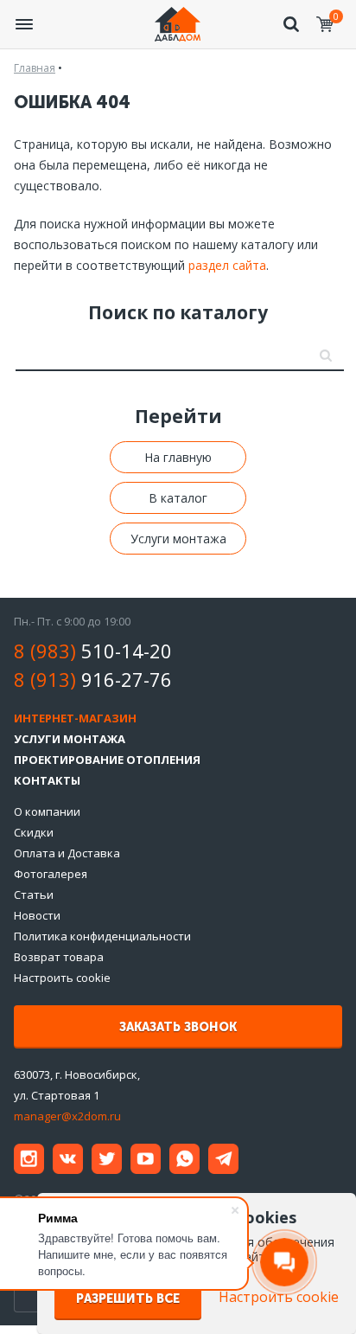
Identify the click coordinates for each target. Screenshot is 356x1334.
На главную (178, 457)
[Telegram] (223, 1159)
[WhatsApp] (184, 1159)
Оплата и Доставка (67, 853)
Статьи (34, 894)
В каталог (178, 498)
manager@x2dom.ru (67, 1116)
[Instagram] (29, 1159)
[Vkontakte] (68, 1159)
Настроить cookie (62, 977)
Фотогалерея (50, 874)
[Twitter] (107, 1159)
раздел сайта (227, 265)
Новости (37, 915)
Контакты (47, 780)
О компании (47, 811)
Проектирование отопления (107, 759)
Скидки (34, 832)
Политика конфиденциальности (102, 936)
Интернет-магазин (75, 718)
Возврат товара (59, 957)
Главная (34, 68)
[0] (325, 24)
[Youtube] (145, 1159)
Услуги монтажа (178, 538)
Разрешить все (128, 1299)
